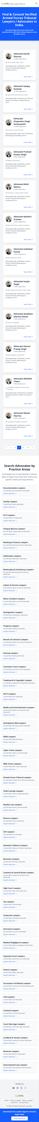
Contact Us (14, 1102)
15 (27, 447)
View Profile (27, 77)
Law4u (30, 1106)
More (15, 70)
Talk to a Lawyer (15, 1100)
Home (7, 1100)
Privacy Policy (24, 1102)
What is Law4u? (27, 1100)
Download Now (19, 1118)
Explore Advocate (9, 493)
